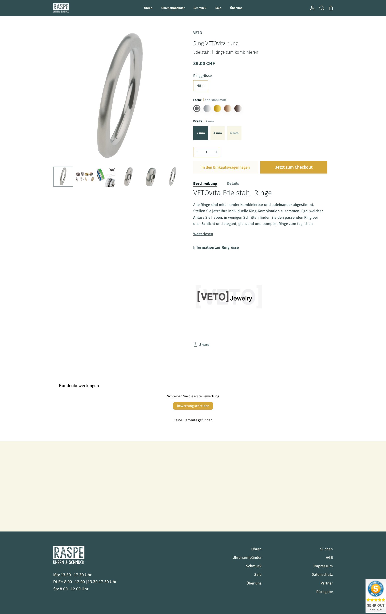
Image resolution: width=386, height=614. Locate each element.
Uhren (256, 548)
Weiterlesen (203, 233)
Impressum (323, 565)
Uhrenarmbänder (247, 557)
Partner (327, 583)
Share (204, 344)
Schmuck (254, 565)
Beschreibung (205, 183)
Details (233, 183)
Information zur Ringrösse (216, 247)
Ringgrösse (202, 75)
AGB (329, 557)
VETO (197, 32)
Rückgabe (324, 591)
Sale (258, 574)
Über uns (254, 583)
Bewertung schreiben (193, 405)
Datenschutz (322, 574)
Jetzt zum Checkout (294, 167)
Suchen (326, 548)
